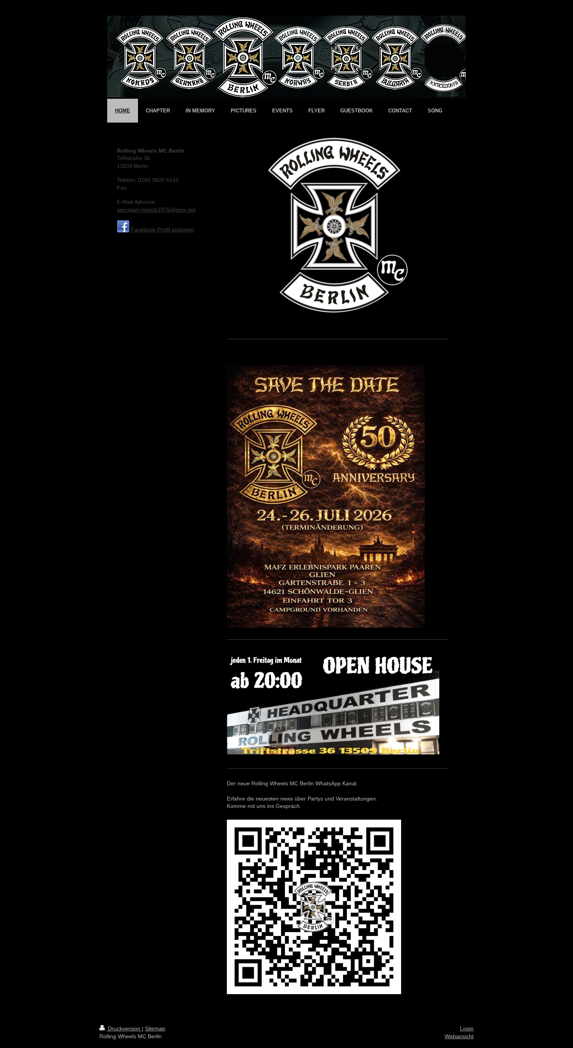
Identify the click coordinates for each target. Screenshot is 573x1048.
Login (467, 1028)
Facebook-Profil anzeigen (162, 229)
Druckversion (124, 1028)
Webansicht (459, 1036)
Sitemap (155, 1028)
